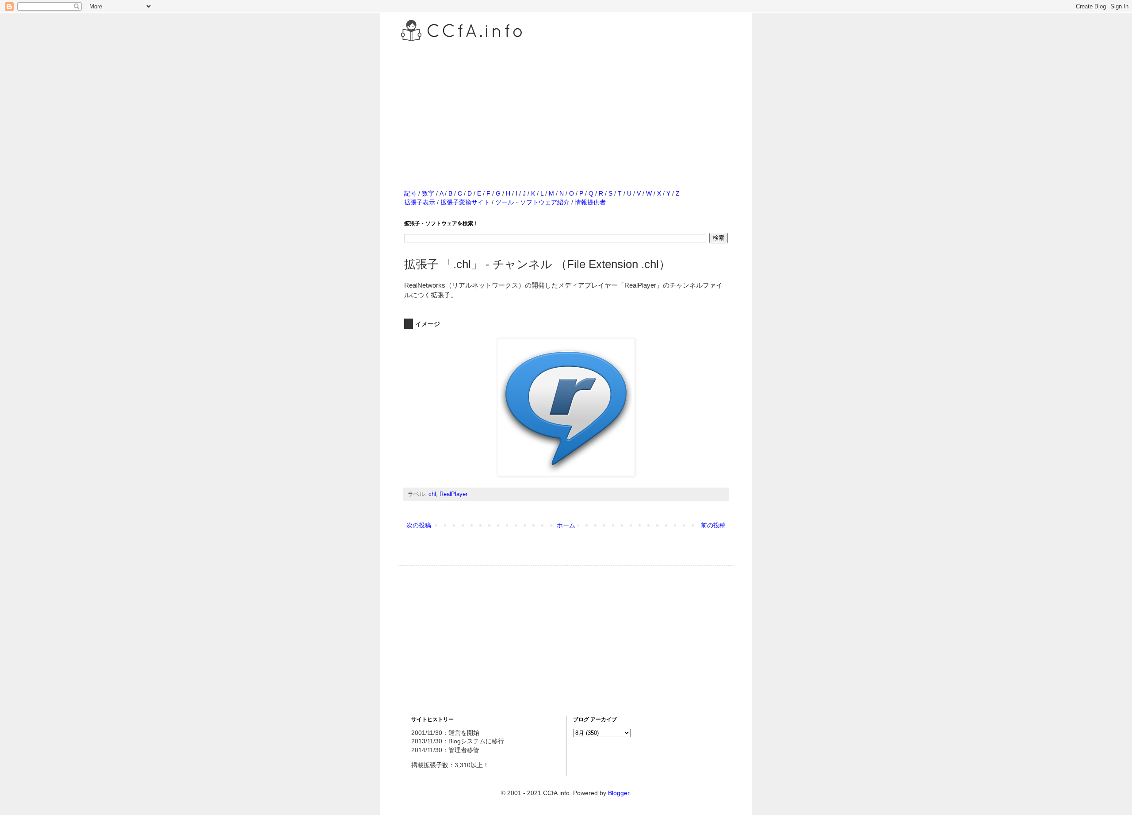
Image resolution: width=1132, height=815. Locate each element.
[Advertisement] (566, 106)
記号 (410, 193)
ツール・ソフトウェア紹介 (532, 202)
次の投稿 (418, 525)
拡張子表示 (419, 202)
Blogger (618, 792)
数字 (428, 193)
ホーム (566, 525)
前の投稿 (713, 525)
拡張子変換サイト (465, 202)
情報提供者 (590, 202)
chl (432, 494)
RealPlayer (453, 494)
